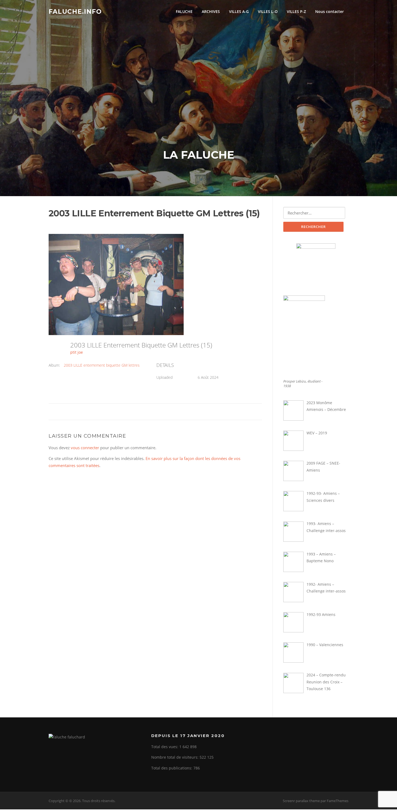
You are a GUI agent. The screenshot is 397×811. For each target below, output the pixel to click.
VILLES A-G (239, 11)
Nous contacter (329, 11)
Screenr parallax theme (301, 800)
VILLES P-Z (296, 11)
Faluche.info (75, 11)
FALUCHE (184, 11)
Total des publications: (172, 768)
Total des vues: (165, 746)
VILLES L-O (268, 11)
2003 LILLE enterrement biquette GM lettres (102, 365)
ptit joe (76, 352)
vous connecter (85, 447)
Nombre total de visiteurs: (175, 757)
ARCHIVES (211, 11)
